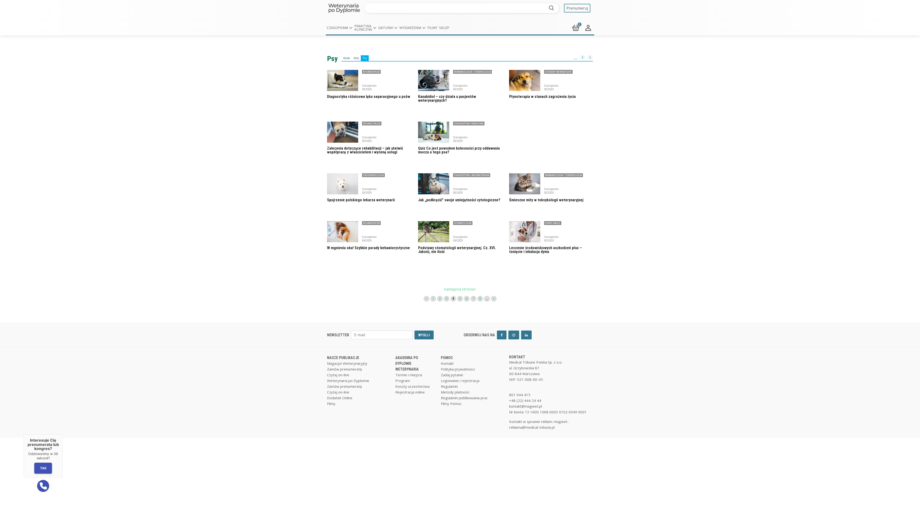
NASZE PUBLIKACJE (343, 357)
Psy (365, 58)
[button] (339, 27)
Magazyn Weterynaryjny (347, 363)
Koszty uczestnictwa (412, 386)
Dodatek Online (339, 397)
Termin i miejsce (408, 374)
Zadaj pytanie (452, 374)
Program (402, 380)
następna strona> (460, 289)
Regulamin (449, 386)
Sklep (444, 27)
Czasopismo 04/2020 (369, 238)
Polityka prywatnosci (458, 369)
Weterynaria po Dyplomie (348, 380)
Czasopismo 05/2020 (551, 238)
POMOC (447, 357)
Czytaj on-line (338, 374)
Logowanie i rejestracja (460, 380)
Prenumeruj (577, 8)
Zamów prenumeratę (344, 369)
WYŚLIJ (424, 335)
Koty (356, 58)
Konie (346, 58)
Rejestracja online (410, 392)
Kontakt (447, 363)
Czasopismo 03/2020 (369, 87)
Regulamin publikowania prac (464, 397)
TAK (43, 468)
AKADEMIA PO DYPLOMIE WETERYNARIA (407, 363)
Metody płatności (455, 392)
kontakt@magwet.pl (525, 406)
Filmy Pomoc (451, 403)
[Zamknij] (62, 434)
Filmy (432, 27)
